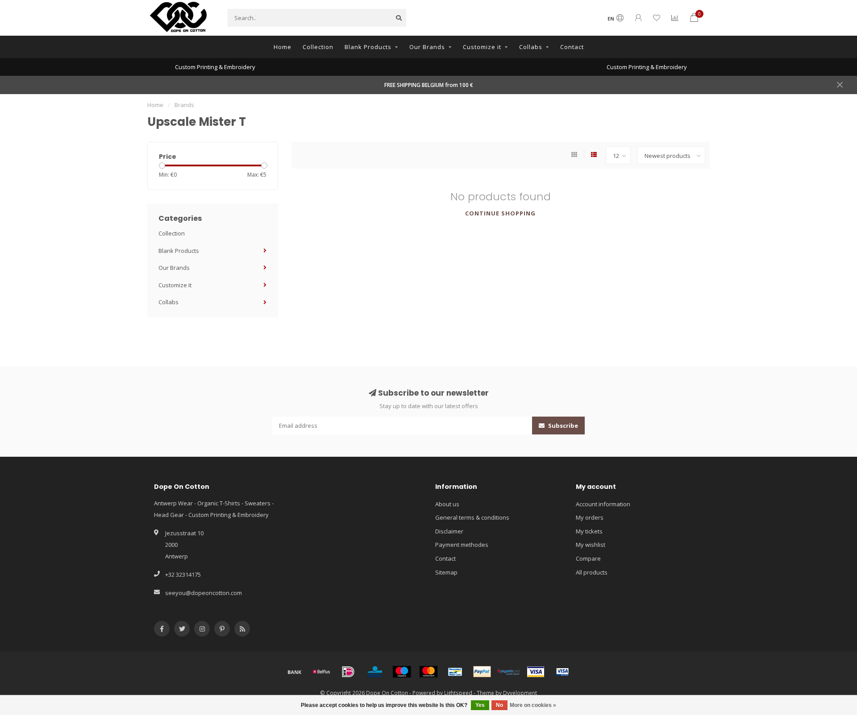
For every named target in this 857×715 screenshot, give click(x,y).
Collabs (530, 47)
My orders (589, 517)
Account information (603, 504)
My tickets (589, 531)
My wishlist (590, 545)
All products (591, 572)
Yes (480, 705)
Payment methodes (461, 545)
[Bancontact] (455, 671)
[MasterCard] (428, 671)
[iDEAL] (348, 671)
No (499, 705)
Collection (318, 47)
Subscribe (562, 426)
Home (282, 47)
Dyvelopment (520, 692)
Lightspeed (458, 692)
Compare (588, 558)
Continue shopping (500, 213)
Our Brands (427, 47)
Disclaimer (449, 531)
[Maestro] (402, 671)
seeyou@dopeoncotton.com (203, 593)
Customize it (482, 47)
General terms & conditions (472, 517)
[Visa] (535, 671)
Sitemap (446, 572)
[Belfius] (321, 671)
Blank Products (368, 47)
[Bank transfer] (294, 671)
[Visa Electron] (562, 671)
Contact (572, 47)
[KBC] (375, 671)
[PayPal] (482, 671)
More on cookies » (533, 705)
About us (447, 504)
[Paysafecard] (509, 671)
